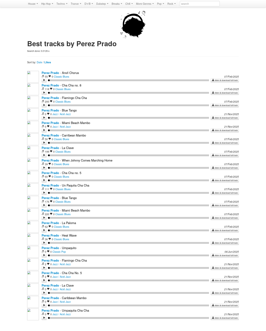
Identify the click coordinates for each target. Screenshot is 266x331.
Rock (170, 3)
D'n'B (88, 3)
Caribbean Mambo (74, 298)
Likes (47, 62)
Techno (61, 3)
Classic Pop (59, 251)
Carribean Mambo (74, 135)
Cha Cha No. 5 (72, 273)
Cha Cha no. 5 (71, 173)
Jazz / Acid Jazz (61, 114)
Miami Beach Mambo (76, 123)
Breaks (116, 3)
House (32, 3)
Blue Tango (69, 110)
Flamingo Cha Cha (74, 98)
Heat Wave (69, 235)
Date (39, 62)
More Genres (144, 3)
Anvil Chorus (70, 73)
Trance (75, 3)
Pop (159, 3)
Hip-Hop (46, 3)
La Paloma (69, 223)
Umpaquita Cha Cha (75, 310)
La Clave (68, 148)
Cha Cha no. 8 (71, 85)
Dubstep (101, 3)
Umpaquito (69, 248)
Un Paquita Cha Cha (75, 185)
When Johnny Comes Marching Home (87, 160)
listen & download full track (226, 80)
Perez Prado (50, 73)
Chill (128, 3)
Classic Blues (61, 76)
